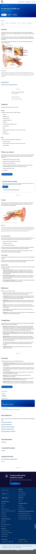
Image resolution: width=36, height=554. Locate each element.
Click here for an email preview (16, 184)
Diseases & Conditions (5, 5)
